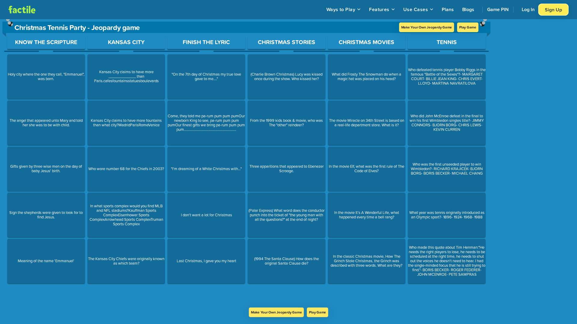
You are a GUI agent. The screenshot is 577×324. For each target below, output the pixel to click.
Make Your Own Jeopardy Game (426, 27)
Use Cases (415, 9)
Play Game (467, 27)
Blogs (468, 9)
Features (379, 9)
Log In (528, 9)
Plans (448, 9)
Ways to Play (341, 9)
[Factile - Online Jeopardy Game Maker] (21, 10)
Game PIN (498, 9)
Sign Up (553, 9)
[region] (246, 163)
